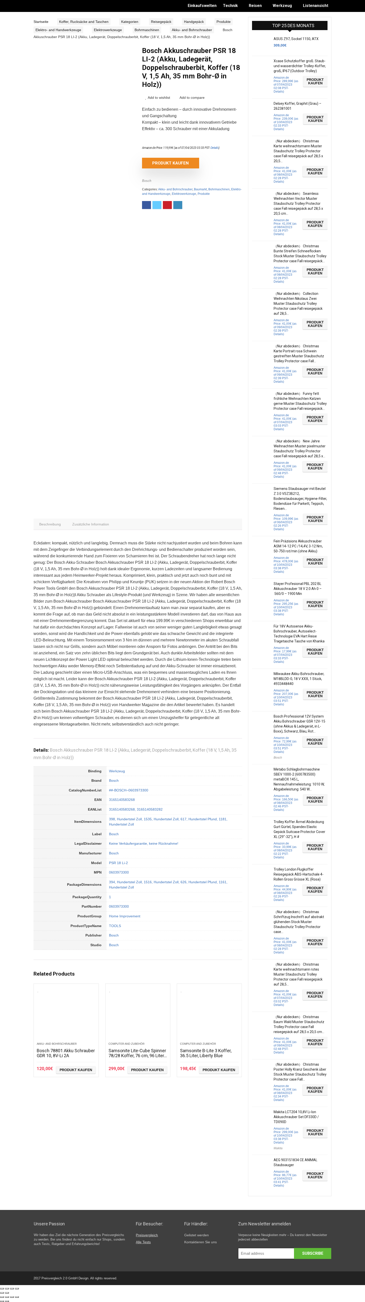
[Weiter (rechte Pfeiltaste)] (7, 1293)
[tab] (50, 524)
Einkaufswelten (202, 5)
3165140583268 (122, 800)
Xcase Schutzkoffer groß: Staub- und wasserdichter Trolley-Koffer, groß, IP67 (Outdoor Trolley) (300, 66)
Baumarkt (200, 189)
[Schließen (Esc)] (2, 1288)
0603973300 (119, 872)
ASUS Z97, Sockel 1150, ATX (296, 39)
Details (215, 148)
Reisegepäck (161, 22)
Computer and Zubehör (127, 1043)
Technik (230, 5)
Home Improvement (124, 916)
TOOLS (115, 926)
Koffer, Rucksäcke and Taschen (84, 22)
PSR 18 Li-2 (118, 863)
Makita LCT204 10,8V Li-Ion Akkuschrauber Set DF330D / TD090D (296, 1117)
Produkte (224, 22)
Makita (278, 1148)
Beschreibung (50, 524)
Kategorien (129, 22)
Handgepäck (194, 22)
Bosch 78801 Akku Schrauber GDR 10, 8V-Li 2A (66, 1053)
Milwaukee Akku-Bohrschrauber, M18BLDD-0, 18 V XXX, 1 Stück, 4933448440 (299, 679)
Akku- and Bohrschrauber (192, 30)
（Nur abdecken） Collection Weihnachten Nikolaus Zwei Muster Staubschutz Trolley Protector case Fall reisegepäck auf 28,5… (298, 303)
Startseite (41, 22)
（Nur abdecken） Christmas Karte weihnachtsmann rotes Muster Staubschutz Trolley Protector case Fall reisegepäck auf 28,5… (298, 974)
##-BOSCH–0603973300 (128, 790)
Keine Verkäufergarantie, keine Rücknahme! (143, 843)
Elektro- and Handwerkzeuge (58, 30)
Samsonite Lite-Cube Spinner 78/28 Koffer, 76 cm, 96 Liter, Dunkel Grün (137, 1055)
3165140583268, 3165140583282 (136, 809)
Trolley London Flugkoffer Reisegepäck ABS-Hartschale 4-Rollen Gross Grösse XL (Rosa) (299, 874)
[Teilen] (7, 1288)
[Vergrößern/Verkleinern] (17, 1288)
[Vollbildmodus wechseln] (12, 1288)
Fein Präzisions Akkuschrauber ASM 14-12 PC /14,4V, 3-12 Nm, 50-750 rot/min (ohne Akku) (298, 546)
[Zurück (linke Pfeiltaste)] (2, 1293)
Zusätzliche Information (90, 524)
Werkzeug (282, 5)
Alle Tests (143, 1242)
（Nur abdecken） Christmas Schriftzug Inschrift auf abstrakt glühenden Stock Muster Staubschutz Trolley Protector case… (299, 922)
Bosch (146, 181)
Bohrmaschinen (147, 30)
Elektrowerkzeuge (108, 30)
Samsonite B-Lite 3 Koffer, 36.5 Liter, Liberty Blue (205, 1053)
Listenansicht (315, 5)
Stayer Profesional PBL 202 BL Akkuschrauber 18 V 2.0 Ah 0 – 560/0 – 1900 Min (298, 589)
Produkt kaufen (170, 162)
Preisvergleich (147, 1235)
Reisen (255, 5)
